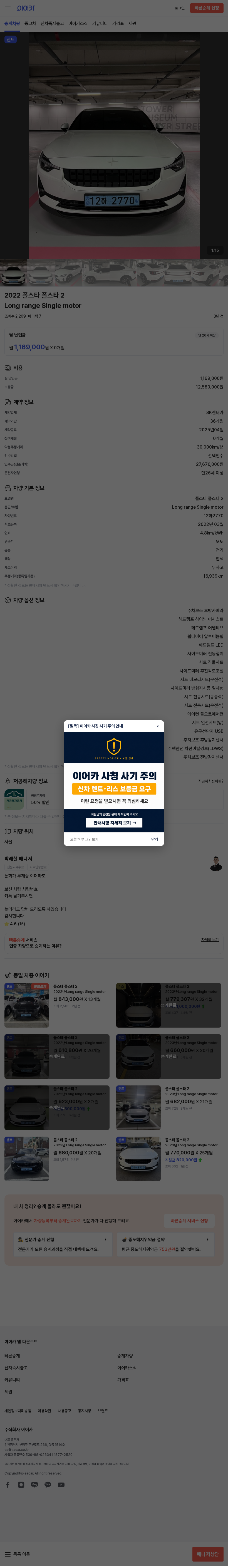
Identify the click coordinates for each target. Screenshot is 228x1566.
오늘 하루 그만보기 (84, 839)
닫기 (154, 839)
